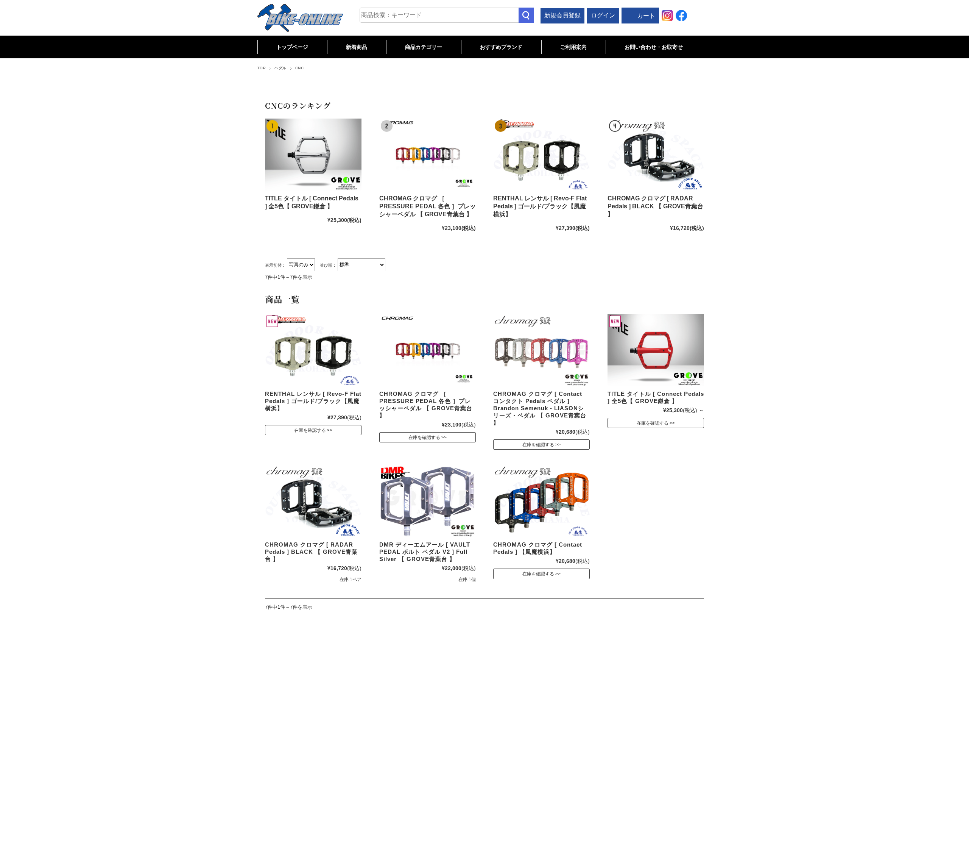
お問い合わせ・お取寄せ (654, 47)
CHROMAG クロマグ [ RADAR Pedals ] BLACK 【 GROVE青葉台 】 (655, 206)
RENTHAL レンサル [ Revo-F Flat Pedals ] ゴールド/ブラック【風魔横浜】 (540, 206)
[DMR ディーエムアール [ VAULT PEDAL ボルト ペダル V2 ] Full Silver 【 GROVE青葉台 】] (427, 501)
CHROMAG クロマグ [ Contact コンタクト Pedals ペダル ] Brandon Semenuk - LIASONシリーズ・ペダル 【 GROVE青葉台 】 (539, 408)
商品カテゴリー (423, 47)
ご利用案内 (573, 47)
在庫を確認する (310, 430)
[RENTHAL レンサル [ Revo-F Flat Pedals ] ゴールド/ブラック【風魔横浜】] (541, 155)
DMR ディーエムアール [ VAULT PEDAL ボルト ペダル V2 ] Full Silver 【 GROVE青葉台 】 (424, 551)
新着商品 (356, 47)
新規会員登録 (562, 15)
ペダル (280, 68)
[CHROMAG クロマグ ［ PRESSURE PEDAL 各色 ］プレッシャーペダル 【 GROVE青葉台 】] (427, 155)
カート (646, 15)
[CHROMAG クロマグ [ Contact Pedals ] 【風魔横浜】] (541, 501)
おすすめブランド (501, 47)
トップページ (292, 47)
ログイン (603, 15)
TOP (261, 68)
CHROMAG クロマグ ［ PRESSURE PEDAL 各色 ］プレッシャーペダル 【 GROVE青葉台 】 (427, 206)
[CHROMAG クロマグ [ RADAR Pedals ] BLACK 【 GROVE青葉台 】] (656, 155)
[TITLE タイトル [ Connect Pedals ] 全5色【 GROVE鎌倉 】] (313, 155)
